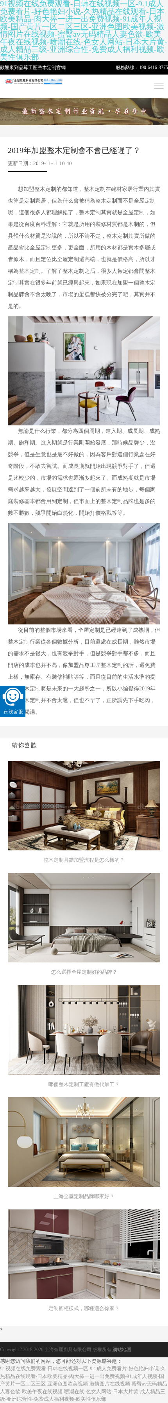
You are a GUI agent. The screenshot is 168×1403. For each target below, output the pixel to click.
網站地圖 (122, 1349)
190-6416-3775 (153, 67)
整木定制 (47, 67)
